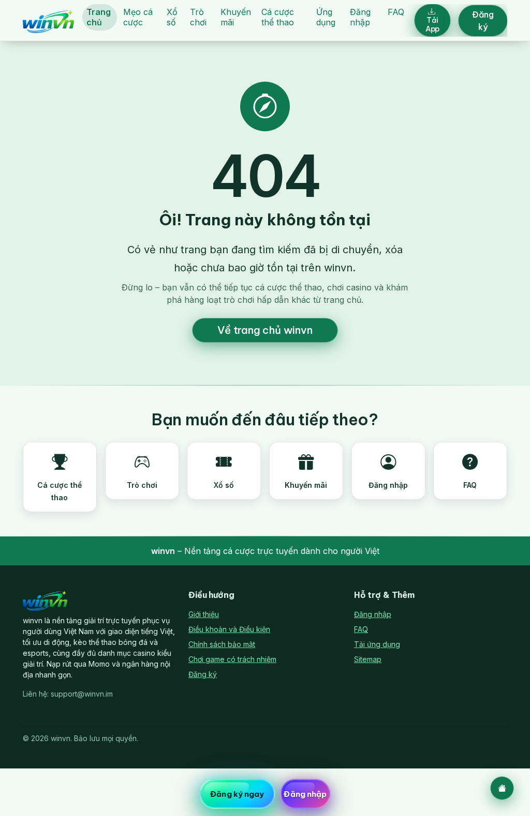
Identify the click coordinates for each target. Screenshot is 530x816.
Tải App (432, 25)
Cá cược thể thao (277, 17)
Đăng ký (483, 20)
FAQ (396, 12)
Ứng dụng (325, 17)
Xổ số (172, 17)
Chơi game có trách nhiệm (232, 659)
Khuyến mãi (235, 17)
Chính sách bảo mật (221, 644)
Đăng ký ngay (237, 794)
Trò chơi (198, 17)
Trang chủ (98, 17)
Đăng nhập (360, 17)
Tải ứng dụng (377, 644)
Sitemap (367, 659)
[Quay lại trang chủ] (502, 788)
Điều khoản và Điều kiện (229, 629)
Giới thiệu (203, 614)
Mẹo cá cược (138, 17)
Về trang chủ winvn (264, 330)
